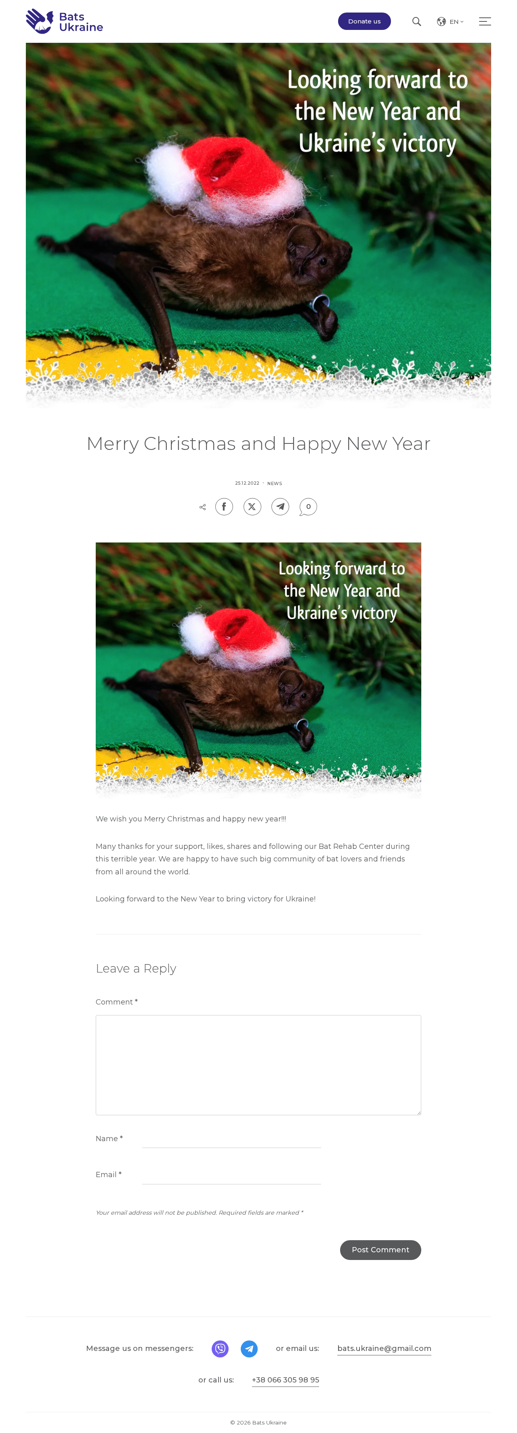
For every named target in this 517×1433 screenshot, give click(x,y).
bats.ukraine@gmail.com (384, 1348)
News (274, 483)
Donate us (364, 21)
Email (109, 1174)
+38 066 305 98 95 (285, 1380)
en (457, 23)
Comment (117, 1002)
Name (109, 1138)
